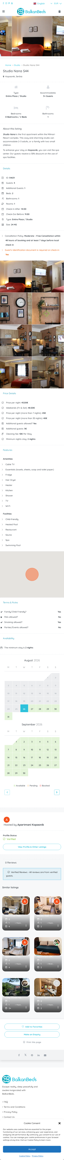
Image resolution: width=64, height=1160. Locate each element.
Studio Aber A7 (45, 915)
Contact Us (9, 1117)
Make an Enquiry (32, 1034)
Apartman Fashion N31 (13, 956)
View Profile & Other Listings (32, 847)
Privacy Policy (37, 1156)
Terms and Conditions (14, 1107)
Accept (32, 1149)
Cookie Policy (24, 1156)
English (41, 3)
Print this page (33, 1042)
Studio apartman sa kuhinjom (45, 997)
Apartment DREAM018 (45, 956)
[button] (59, 1123)
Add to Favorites (33, 1026)
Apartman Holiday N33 (13, 915)
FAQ (6, 1102)
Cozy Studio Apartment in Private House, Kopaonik (13, 997)
